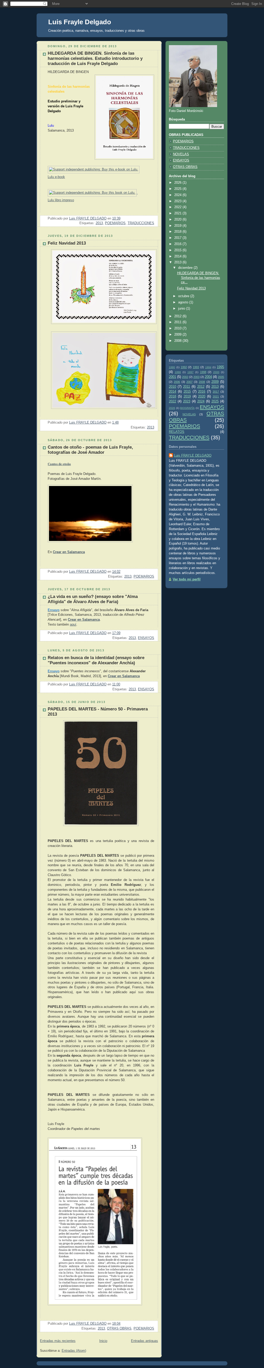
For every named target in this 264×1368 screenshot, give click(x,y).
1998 (203, 372)
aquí (73, 624)
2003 (196, 376)
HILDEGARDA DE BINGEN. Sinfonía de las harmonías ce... (198, 277)
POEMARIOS (115, 223)
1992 (184, 367)
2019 (178, 226)
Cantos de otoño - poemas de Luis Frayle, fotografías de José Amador (90, 450)
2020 (178, 219)
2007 (189, 381)
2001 (172, 377)
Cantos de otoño (59, 463)
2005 (221, 376)
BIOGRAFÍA (187, 408)
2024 (178, 195)
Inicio (103, 1341)
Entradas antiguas (144, 1341)
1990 (172, 367)
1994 (208, 367)
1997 (190, 372)
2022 (178, 207)
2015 (178, 250)
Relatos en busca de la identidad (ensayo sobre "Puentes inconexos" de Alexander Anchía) (96, 660)
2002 (185, 376)
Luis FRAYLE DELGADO (192, 455)
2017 (178, 238)
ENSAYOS (146, 638)
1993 (196, 367)
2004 (208, 377)
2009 (178, 334)
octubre (184, 296)
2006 (177, 381)
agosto (183, 302)
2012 (178, 316)
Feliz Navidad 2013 (67, 243)
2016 (178, 244)
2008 (178, 341)
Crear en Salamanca (69, 552)
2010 (178, 328)
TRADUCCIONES (141, 223)
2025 (178, 189)
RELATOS (176, 432)
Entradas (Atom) (74, 1351)
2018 (178, 231)
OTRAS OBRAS (119, 1328)
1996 (178, 372)
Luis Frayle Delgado (79, 22)
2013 (99, 223)
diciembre (186, 268)
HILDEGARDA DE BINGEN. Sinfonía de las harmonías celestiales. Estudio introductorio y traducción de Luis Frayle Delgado (95, 58)
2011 (178, 322)
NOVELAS (181, 154)
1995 (220, 367)
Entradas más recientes (58, 1341)
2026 (178, 182)
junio (182, 308)
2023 (178, 201)
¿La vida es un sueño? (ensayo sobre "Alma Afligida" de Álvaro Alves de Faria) (93, 599)
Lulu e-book (56, 177)
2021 (178, 213)
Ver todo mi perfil (187, 579)
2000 (216, 372)
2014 (178, 256)
